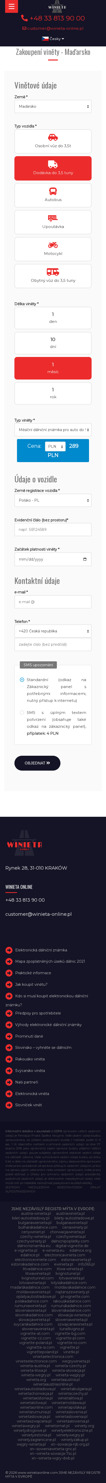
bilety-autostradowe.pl (74, 1218)
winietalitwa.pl (70, 1398)
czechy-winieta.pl (35, 1236)
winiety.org (84, 1426)
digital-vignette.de (72, 1245)
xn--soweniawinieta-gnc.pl (53, 1449)
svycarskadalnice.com (33, 1324)
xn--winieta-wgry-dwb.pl (53, 1458)
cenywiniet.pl (33, 1232)
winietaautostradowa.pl (35, 1389)
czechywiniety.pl (31, 1241)
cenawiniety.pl (74, 1227)
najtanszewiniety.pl (72, 1292)
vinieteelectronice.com (36, 1361)
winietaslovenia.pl (71, 1412)
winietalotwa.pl (33, 1402)
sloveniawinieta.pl (30, 1310)
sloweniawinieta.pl (71, 1319)
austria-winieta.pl (36, 1213)
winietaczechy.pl (73, 1393)
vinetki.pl (71, 1352)
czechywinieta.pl (71, 1236)
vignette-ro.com (71, 1342)
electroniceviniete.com (35, 1259)
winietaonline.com (36, 1407)
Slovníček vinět (28, 1105)
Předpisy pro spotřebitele (38, 1013)
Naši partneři (26, 1082)
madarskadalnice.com (29, 1287)
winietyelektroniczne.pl (71, 1430)
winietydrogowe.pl (30, 1430)
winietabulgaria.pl (76, 1389)
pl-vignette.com (75, 1296)
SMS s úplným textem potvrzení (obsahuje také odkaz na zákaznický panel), (56, 723)
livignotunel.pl (68, 1273)
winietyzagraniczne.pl (37, 1439)
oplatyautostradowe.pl (36, 1296)
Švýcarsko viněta (30, 1070)
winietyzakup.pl (74, 1439)
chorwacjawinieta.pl (67, 1232)
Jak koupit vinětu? (31, 984)
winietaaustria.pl (65, 1379)
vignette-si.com (40, 1347)
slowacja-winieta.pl (74, 1315)
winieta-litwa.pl (34, 1370)
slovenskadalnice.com (71, 1310)
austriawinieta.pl (70, 1213)
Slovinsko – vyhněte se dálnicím (43, 1047)
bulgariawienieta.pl (34, 1222)
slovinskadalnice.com (34, 1315)
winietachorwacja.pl (35, 1393)
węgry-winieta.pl (31, 1444)
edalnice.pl (30, 1255)
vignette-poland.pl (35, 1342)
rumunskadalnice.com (71, 1305)
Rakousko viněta (30, 1059)
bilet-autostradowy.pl (30, 1218)
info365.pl (86, 1264)
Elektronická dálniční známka (41, 950)
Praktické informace (33, 973)
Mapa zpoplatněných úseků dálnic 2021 (50, 961)
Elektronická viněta (32, 1093)
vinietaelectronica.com (53, 1356)
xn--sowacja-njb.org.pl (70, 1444)
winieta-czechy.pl (70, 1365)
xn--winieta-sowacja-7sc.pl (53, 1453)
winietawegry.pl (26, 1426)
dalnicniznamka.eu (33, 1245)
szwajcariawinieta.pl (75, 1324)
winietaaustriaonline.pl (53, 1384)
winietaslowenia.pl (71, 1416)
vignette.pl (69, 1347)
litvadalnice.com (37, 1269)
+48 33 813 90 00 (56, 18)
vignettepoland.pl (42, 1352)
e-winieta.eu (53, 1250)
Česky (55, 39)
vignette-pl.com (70, 1338)
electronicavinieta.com (65, 1255)
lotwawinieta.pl (32, 1282)
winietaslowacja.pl (34, 1416)
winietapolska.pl (72, 1407)
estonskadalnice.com (30, 1264)
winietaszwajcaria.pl (34, 1421)
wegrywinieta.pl (76, 1361)
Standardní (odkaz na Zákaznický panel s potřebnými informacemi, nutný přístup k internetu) (56, 690)
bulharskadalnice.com (38, 1227)
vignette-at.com (35, 1333)
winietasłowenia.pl (73, 1421)
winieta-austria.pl (35, 1365)
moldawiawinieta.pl (33, 1292)
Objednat (35, 763)
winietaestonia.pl (38, 1398)
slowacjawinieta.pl (34, 1319)
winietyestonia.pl (36, 1435)
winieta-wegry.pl (35, 1375)
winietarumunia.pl (35, 1412)
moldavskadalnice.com (75, 1287)
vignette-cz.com (36, 1338)
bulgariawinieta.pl (72, 1222)
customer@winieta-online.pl (55, 28)
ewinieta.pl (63, 1264)
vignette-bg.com (70, 1333)
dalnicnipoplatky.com (70, 1241)
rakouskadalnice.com (72, 1301)
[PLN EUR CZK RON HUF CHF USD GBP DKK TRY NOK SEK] (55, 446)
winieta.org (36, 1379)
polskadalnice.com (31, 1301)
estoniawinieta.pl (76, 1259)
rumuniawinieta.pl (30, 1305)
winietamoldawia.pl (69, 1402)
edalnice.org (80, 1250)
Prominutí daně (29, 1036)
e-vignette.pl (25, 1250)
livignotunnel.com (38, 1278)
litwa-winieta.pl (70, 1269)
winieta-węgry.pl (70, 1375)
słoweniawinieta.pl (38, 1329)
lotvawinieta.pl (71, 1278)
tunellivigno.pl (71, 1329)
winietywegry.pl (70, 1435)
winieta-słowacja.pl (68, 1370)
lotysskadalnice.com (69, 1282)
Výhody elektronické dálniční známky (48, 1024)
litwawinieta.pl (37, 1273)
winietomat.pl (57, 1426)
